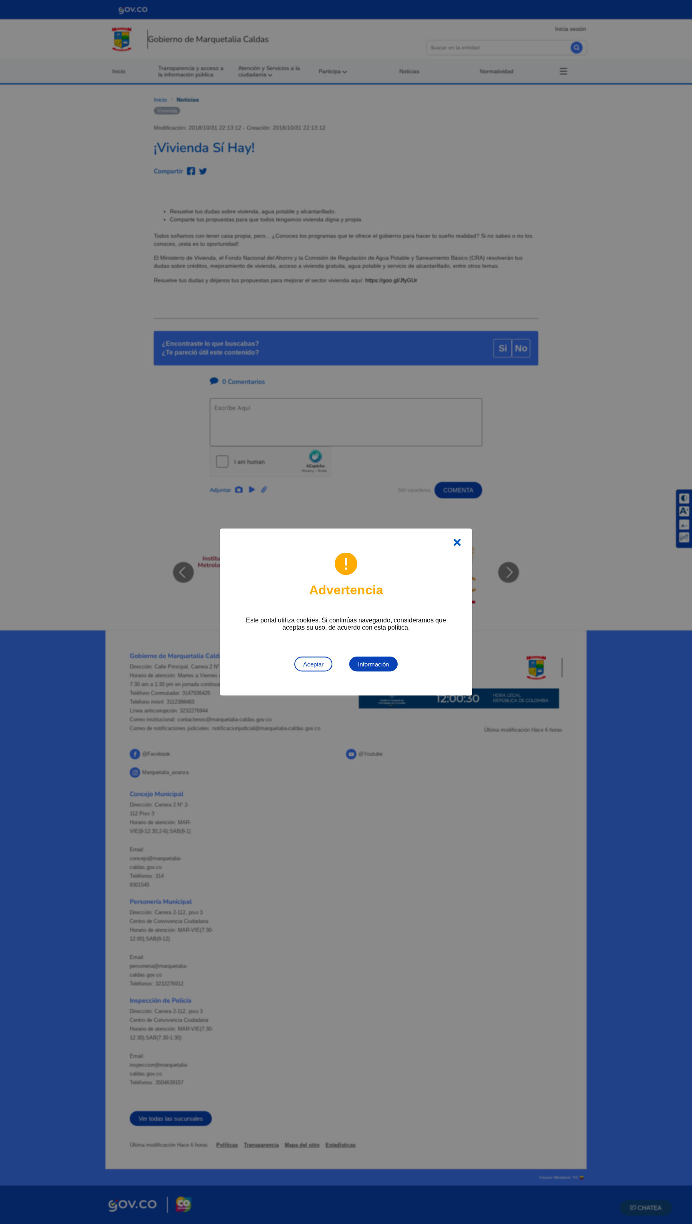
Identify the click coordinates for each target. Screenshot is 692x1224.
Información (373, 664)
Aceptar (313, 664)
